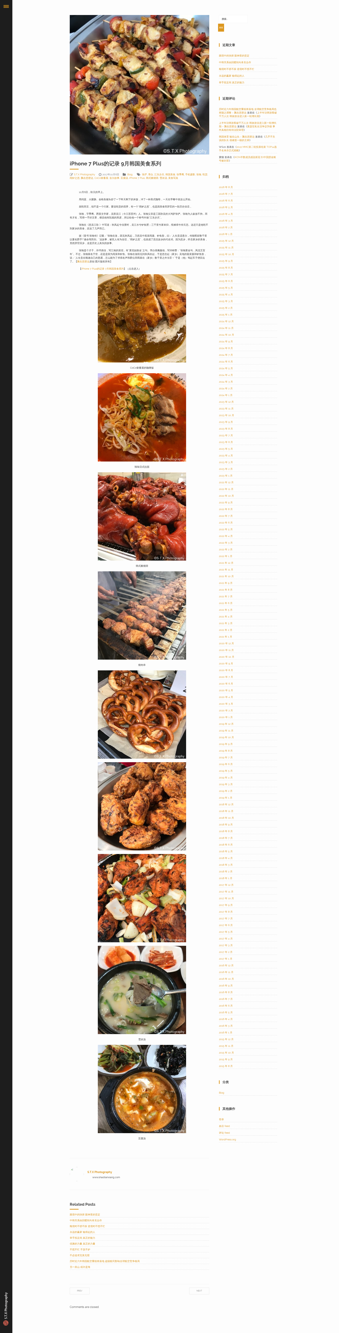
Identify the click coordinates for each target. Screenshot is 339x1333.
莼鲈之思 (75, 178)
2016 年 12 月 (226, 965)
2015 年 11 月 (226, 1046)
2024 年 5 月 (226, 368)
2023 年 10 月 (226, 415)
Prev (79, 1291)
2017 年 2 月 (226, 952)
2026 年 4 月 (226, 214)
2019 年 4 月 (226, 777)
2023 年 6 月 (226, 442)
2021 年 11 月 (226, 569)
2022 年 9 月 (226, 502)
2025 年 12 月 (226, 240)
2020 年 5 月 (226, 690)
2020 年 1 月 (226, 717)
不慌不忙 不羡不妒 (80, 1249)
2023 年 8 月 (226, 428)
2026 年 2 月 (226, 227)
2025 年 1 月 (226, 314)
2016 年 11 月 (226, 972)
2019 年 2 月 (226, 791)
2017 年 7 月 (226, 918)
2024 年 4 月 (226, 375)
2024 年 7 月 (226, 354)
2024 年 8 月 (226, 348)
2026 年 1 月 (226, 234)
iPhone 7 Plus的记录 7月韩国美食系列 (102, 268)
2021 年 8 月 (226, 589)
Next (199, 1291)
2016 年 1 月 (225, 1032)
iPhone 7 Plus (137, 178)
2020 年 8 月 (226, 670)
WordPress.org (227, 1139)
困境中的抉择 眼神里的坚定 (85, 1214)
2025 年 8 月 (226, 267)
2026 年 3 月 (226, 220)
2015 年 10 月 (226, 1052)
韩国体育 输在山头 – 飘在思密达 (237, 136)
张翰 (198, 174)
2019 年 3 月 (226, 784)
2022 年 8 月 (226, 509)
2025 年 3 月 (226, 301)
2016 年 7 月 (226, 999)
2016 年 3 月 (226, 1025)
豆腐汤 (124, 178)
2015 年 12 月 (226, 1039)
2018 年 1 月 (225, 878)
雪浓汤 (163, 178)
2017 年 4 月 (226, 938)
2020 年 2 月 (226, 710)
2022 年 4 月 (226, 536)
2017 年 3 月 (226, 945)
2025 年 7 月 (226, 274)
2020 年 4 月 (226, 697)
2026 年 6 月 (226, 200)
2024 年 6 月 (226, 361)
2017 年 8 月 (226, 911)
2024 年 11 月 (226, 328)
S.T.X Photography (84, 174)
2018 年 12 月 (226, 804)
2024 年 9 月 (226, 341)
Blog (130, 174)
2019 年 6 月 (226, 764)
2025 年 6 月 (226, 281)
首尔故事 (114, 178)
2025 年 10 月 (226, 254)
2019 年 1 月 (225, 797)
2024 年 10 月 (226, 334)
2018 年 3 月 (226, 864)
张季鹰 (180, 174)
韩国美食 (170, 174)
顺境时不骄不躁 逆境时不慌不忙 (87, 1226)
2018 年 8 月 (226, 831)
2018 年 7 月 (226, 838)
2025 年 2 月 (226, 308)
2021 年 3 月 (226, 623)
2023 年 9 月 (226, 422)
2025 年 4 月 (226, 294)
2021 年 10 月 (226, 576)
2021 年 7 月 (226, 596)
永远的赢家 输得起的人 (82, 1232)
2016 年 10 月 (226, 978)
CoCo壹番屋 (101, 178)
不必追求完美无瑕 (80, 1255)
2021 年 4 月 (226, 616)
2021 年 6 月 (226, 603)
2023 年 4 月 (226, 455)
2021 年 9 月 (226, 583)
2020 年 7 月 (226, 677)
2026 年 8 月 (226, 187)
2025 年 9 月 (226, 261)
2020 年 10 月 (226, 656)
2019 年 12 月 (226, 723)
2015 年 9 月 (226, 1059)
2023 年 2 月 (226, 469)
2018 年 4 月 (226, 858)
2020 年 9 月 (226, 663)
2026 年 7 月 (226, 193)
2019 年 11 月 (226, 730)
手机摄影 (190, 174)
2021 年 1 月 (225, 636)
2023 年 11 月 (226, 408)
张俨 (144, 174)
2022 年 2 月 (226, 549)
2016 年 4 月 (226, 1019)
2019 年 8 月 (226, 750)
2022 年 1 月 (225, 556)
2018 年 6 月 (226, 844)
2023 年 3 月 (226, 462)
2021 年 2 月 (225, 630)
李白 (150, 174)
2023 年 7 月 (226, 435)
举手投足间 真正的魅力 (82, 1237)
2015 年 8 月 (226, 1066)
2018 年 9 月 (226, 824)
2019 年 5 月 (226, 770)
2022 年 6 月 (226, 522)
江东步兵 (159, 174)
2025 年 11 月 (226, 247)
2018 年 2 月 (226, 871)
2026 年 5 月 (226, 207)
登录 (221, 1119)
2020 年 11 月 (226, 650)
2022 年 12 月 (226, 482)
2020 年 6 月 (226, 683)
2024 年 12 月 (226, 321)
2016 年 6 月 (226, 1005)
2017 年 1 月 (225, 958)
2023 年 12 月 (226, 401)
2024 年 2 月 (226, 388)
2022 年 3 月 (226, 542)
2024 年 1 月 (226, 395)
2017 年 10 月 (226, 898)
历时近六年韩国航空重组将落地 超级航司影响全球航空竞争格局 (105, 1261)
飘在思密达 (87, 178)
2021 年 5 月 (226, 609)
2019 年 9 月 (226, 744)
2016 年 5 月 (226, 1012)
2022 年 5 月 (226, 529)
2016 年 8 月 (226, 992)
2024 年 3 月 (226, 381)
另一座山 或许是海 (80, 1267)
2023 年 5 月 (226, 448)
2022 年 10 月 (226, 495)
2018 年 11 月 (226, 811)
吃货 (205, 174)
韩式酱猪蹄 (152, 178)
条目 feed (224, 1126)
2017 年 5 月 (226, 931)
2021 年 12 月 (226, 562)
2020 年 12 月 (226, 643)
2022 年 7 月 (226, 515)
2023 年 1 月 (226, 475)
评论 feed (224, 1132)
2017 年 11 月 (226, 891)
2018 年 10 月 (226, 817)
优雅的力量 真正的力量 (82, 1243)
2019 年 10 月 (226, 737)
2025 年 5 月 (226, 287)
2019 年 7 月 (226, 757)
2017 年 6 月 (226, 925)
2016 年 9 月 (226, 985)
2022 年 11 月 (226, 489)
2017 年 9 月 (226, 905)
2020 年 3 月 (226, 703)
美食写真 (173, 178)
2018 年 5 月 (226, 851)
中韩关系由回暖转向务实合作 (86, 1220)
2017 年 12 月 (226, 884)
